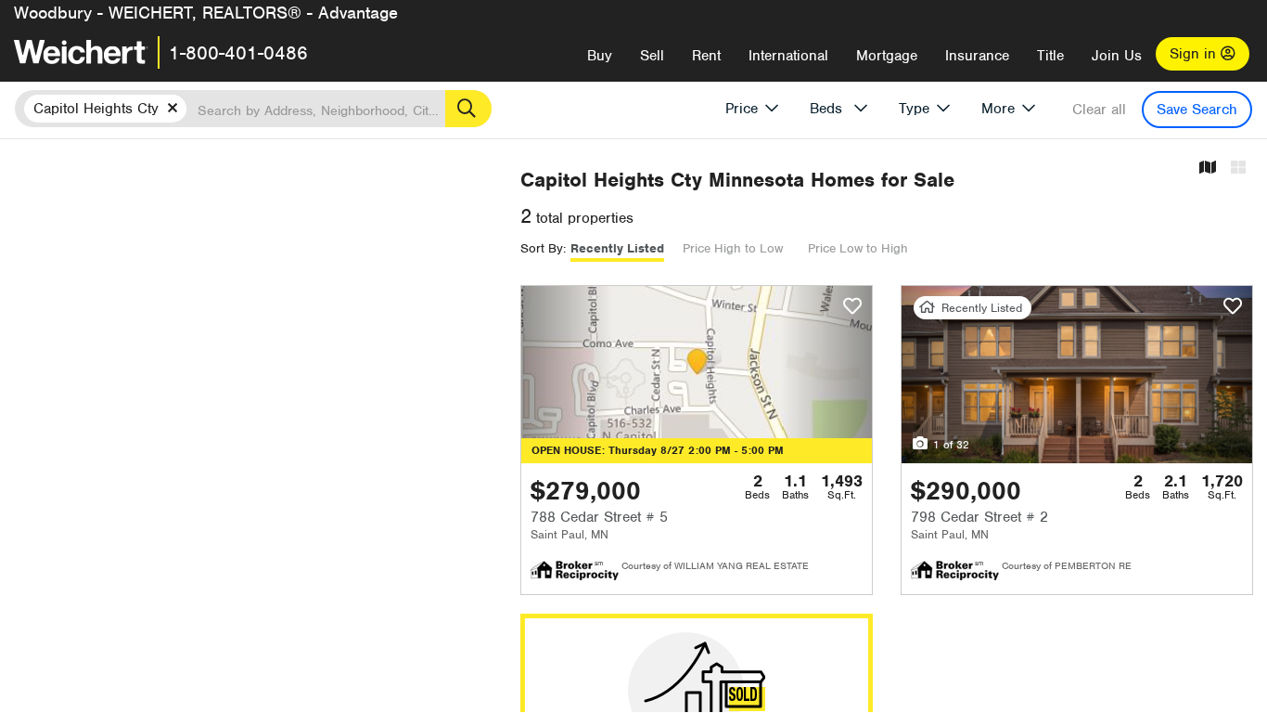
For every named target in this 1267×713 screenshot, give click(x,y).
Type (914, 108)
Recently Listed (617, 248)
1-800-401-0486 (238, 53)
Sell (652, 55)
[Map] (1207, 168)
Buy (599, 55)
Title (1050, 55)
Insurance (977, 55)
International (788, 55)
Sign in (1195, 54)
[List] (1238, 168)
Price (741, 108)
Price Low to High (858, 248)
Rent (706, 55)
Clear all (1099, 109)
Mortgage (886, 55)
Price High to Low (733, 248)
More (998, 108)
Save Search (1197, 109)
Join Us (1117, 55)
